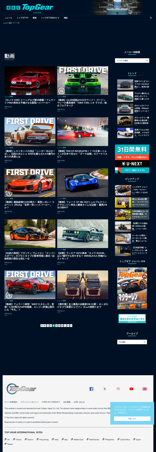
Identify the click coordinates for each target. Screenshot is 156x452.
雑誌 (66, 18)
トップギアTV (22, 18)
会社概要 (67, 402)
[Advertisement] (78, 35)
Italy (66, 440)
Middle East (78, 440)
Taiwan (10, 444)
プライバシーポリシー (29, 402)
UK (8, 440)
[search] (150, 18)
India (56, 440)
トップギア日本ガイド (50, 18)
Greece (30, 440)
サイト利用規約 (10, 402)
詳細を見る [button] (122, 412)
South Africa (125, 440)
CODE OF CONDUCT (51, 402)
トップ (5, 23)
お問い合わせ (79, 402)
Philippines (109, 440)
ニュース (8, 18)
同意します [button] (132, 419)
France (18, 440)
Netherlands (94, 440)
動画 (35, 18)
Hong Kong (44, 440)
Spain (138, 440)
